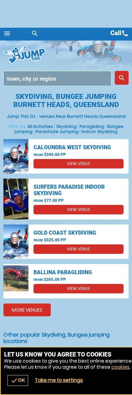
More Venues (27, 310)
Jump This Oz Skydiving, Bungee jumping (44, 55)
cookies (120, 367)
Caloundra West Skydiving (72, 147)
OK (17, 380)
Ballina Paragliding (63, 272)
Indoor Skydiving (99, 131)
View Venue (78, 163)
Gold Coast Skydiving (65, 233)
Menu (7, 33)
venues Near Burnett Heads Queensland (82, 116)
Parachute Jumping (57, 131)
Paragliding (92, 126)
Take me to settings (59, 380)
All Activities (40, 126)
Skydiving (66, 126)
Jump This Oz (21, 116)
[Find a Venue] (57, 78)
